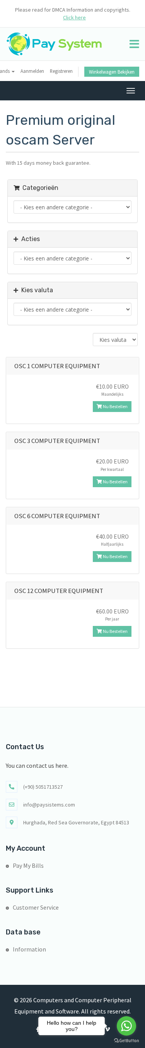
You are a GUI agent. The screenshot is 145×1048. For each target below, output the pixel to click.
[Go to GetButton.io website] (126, 1040)
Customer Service (36, 907)
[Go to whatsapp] (126, 1026)
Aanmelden (32, 71)
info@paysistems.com (49, 804)
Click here (74, 17)
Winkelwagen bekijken (112, 72)
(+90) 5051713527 (43, 786)
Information (29, 949)
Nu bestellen (115, 406)
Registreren (61, 71)
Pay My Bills (28, 865)
